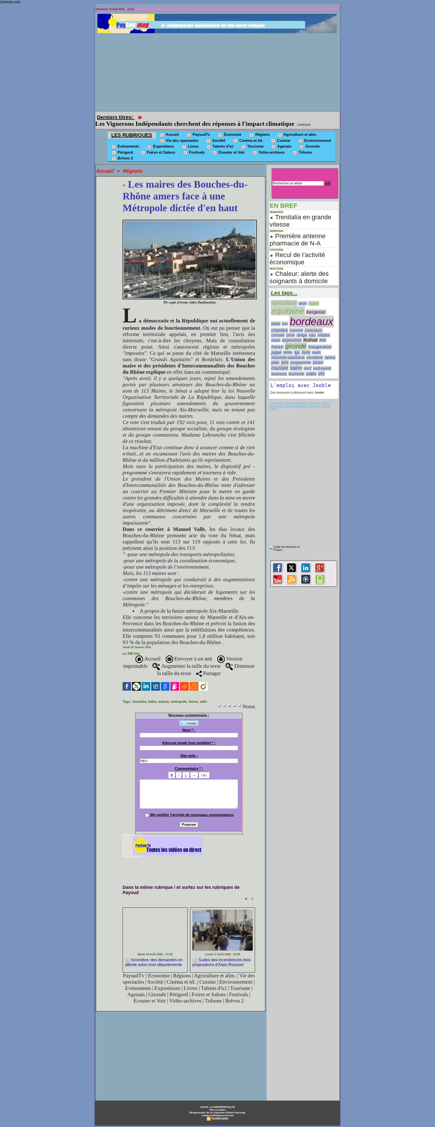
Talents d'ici (222, 139)
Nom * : (188, 723)
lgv (297, 345)
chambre (279, 323)
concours (313, 323)
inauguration (319, 340)
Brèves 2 (125, 151)
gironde (295, 339)
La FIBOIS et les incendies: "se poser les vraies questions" (222, 116)
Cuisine (283, 133)
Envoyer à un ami (192, 652)
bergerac (316, 305)
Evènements (128, 139)
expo (275, 333)
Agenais (284, 139)
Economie (232, 127)
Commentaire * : (189, 761)
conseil (277, 328)
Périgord (125, 145)
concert (296, 323)
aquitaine (287, 303)
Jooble (319, 385)
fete (322, 333)
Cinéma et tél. (250, 133)
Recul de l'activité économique (297, 251)
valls (203, 694)
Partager (211, 666)
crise (290, 328)
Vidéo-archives (271, 145)
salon (296, 361)
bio (285, 316)
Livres (193, 139)
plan (275, 355)
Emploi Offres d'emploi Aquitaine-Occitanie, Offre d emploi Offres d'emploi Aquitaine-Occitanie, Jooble (300, 397)
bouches (139, 694)
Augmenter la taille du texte (190, 659)
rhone (193, 694)
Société (218, 133)
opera (330, 350)
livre (306, 345)
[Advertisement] (218, 71)
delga (302, 328)
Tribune (305, 145)
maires (163, 694)
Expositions (163, 139)
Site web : (189, 748)
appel (314, 296)
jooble (272, 401)
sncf (307, 361)
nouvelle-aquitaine (288, 350)
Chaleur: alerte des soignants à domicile (299, 270)
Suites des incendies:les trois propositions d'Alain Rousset (221, 955)
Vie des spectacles (181, 133)
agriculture (284, 296)
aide (303, 296)
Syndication (219, 1111)
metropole (179, 694)
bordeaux (311, 314)
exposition (291, 333)
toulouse (279, 367)
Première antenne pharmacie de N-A (297, 232)
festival (310, 333)
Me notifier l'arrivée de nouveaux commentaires (192, 808)
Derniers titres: (116, 117)
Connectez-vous (10, 1)
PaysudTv (201, 127)
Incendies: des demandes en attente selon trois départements (154, 955)
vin (321, 366)
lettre (152, 694)
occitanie (315, 350)
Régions (262, 127)
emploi (324, 328)
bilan (275, 316)
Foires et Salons (160, 145)
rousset (279, 361)
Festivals (196, 145)
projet (318, 355)
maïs (316, 345)
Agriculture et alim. (300, 127)
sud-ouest (322, 361)
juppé (276, 345)
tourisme (296, 366)
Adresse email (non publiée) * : (189, 736)
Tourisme (255, 139)
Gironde (312, 139)
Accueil (172, 127)
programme (301, 355)
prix (284, 355)
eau (312, 328)
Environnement (317, 133)
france (277, 340)
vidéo (311, 366)
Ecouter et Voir (231, 145)
